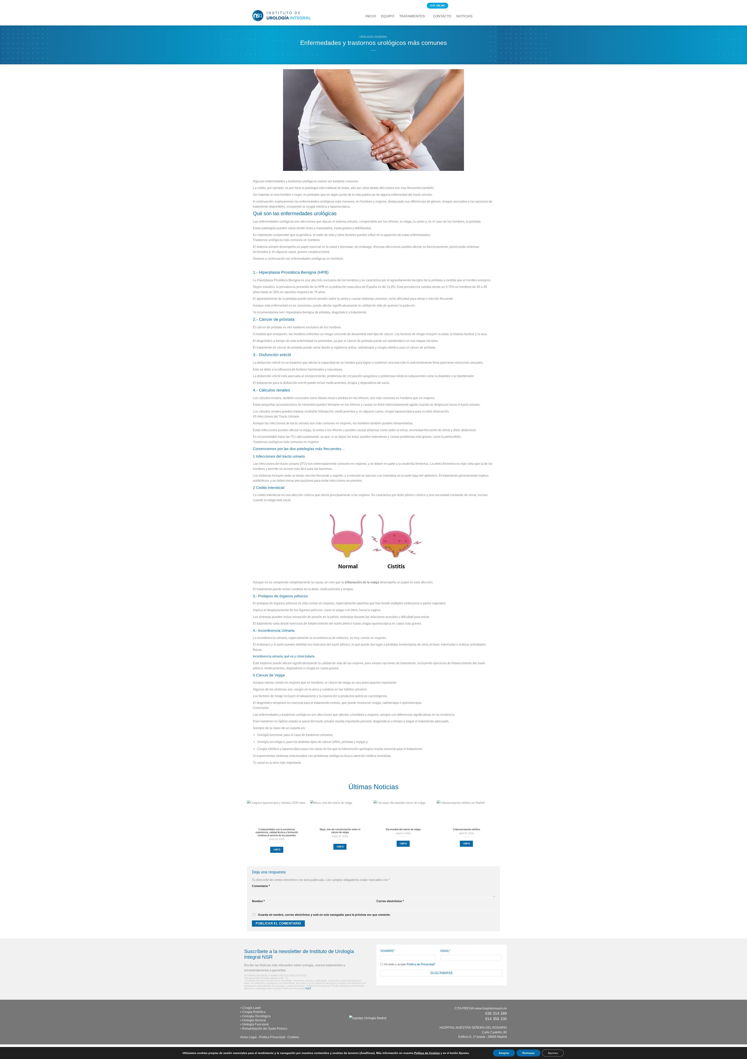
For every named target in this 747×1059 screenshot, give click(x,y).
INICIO (371, 16)
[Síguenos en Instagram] (456, 5)
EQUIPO (387, 16)
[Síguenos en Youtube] (470, 5)
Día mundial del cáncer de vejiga (403, 829)
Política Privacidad (272, 1037)
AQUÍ (308, 988)
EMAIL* (445, 950)
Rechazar (528, 1053)
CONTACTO (442, 16)
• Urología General (253, 1020)
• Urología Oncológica (255, 1016)
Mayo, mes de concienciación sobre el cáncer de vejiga (340, 831)
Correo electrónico (390, 901)
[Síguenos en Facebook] (452, 5)
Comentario (261, 886)
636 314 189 (496, 1013)
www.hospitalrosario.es (491, 1008)
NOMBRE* (388, 950)
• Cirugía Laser (250, 1007)
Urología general (373, 36)
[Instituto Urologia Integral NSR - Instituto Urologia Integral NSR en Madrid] (281, 15)
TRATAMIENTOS (412, 16)
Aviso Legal (248, 1037)
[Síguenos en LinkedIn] (465, 5)
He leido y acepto (410, 964)
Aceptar (504, 1053)
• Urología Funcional (254, 1024)
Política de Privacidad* (421, 964)
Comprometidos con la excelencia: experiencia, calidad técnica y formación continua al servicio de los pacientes (277, 832)
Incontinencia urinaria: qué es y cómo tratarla (284, 656)
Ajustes (553, 1053)
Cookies (293, 1037)
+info (276, 849)
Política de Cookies (427, 1053)
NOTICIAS (464, 16)
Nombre (258, 901)
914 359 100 (496, 1019)
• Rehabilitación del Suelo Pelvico (263, 1028)
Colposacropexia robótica (466, 829)
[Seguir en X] (461, 5)
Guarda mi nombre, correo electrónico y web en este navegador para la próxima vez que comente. (324, 914)
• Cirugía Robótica (253, 1012)
